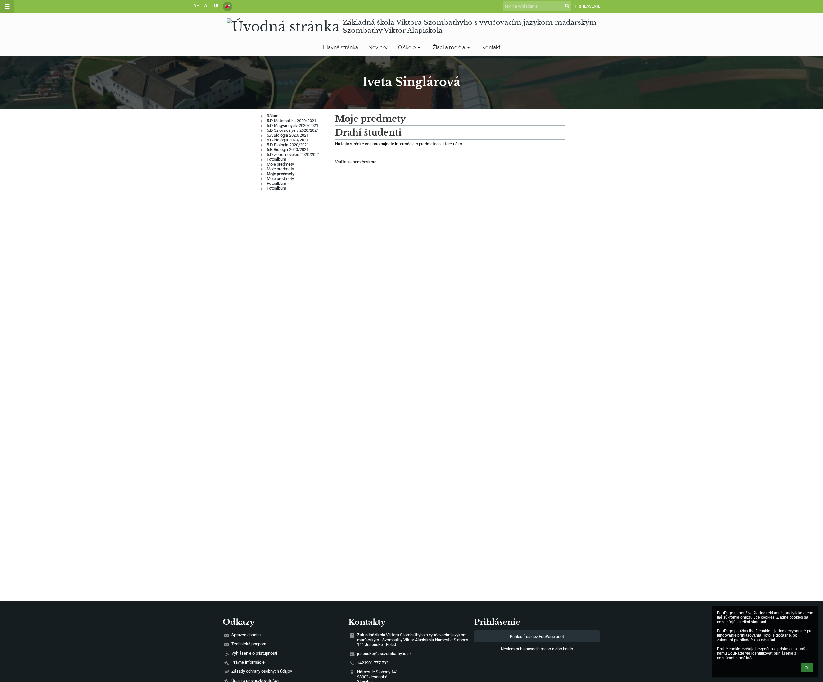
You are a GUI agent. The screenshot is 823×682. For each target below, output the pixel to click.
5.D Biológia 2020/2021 (288, 144)
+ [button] (198, 5)
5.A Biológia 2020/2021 (288, 135)
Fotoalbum (276, 159)
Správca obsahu (246, 635)
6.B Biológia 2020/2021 (288, 149)
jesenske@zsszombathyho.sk (384, 653)
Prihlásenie (587, 6)
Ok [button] (807, 668)
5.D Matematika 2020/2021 (291, 120)
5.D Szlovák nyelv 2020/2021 (293, 130)
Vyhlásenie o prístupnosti (254, 653)
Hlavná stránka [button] (340, 47)
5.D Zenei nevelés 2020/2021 (293, 154)
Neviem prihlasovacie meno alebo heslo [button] (537, 648)
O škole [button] (407, 47)
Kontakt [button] (491, 47)
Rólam (272, 115)
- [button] (208, 5)
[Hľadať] (567, 6)
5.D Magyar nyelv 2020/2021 (292, 125)
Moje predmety (280, 164)
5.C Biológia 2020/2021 (288, 140)
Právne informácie (248, 662)
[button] (216, 6)
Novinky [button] (378, 47)
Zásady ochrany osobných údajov (261, 671)
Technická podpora (248, 644)
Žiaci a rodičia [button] (449, 47)
